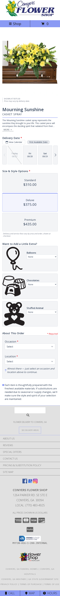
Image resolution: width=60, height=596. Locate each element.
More (6, 129)
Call (11, 593)
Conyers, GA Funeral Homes (22, 569)
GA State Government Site (43, 579)
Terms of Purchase (31, 584)
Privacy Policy (9, 584)
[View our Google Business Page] (30, 482)
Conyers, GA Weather (13, 579)
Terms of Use (51, 584)
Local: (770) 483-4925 (30, 505)
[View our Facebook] (24, 482)
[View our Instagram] (35, 482)
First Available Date (38, 142)
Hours (51, 593)
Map (31, 593)
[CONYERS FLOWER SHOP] (30, 16)
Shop (17, 23)
